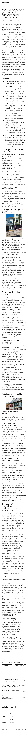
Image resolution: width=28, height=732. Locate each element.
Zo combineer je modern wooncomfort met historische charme (8, 697)
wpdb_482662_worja (10, 20)
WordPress (24, 729)
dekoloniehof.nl (6, 2)
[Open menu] (25, 2)
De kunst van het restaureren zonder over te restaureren (10, 680)
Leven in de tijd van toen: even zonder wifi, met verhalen (7, 664)
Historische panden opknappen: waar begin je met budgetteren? (20, 664)
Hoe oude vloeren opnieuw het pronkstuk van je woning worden (11, 691)
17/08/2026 (23, 680)
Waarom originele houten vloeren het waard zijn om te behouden (11, 685)
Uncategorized (19, 20)
